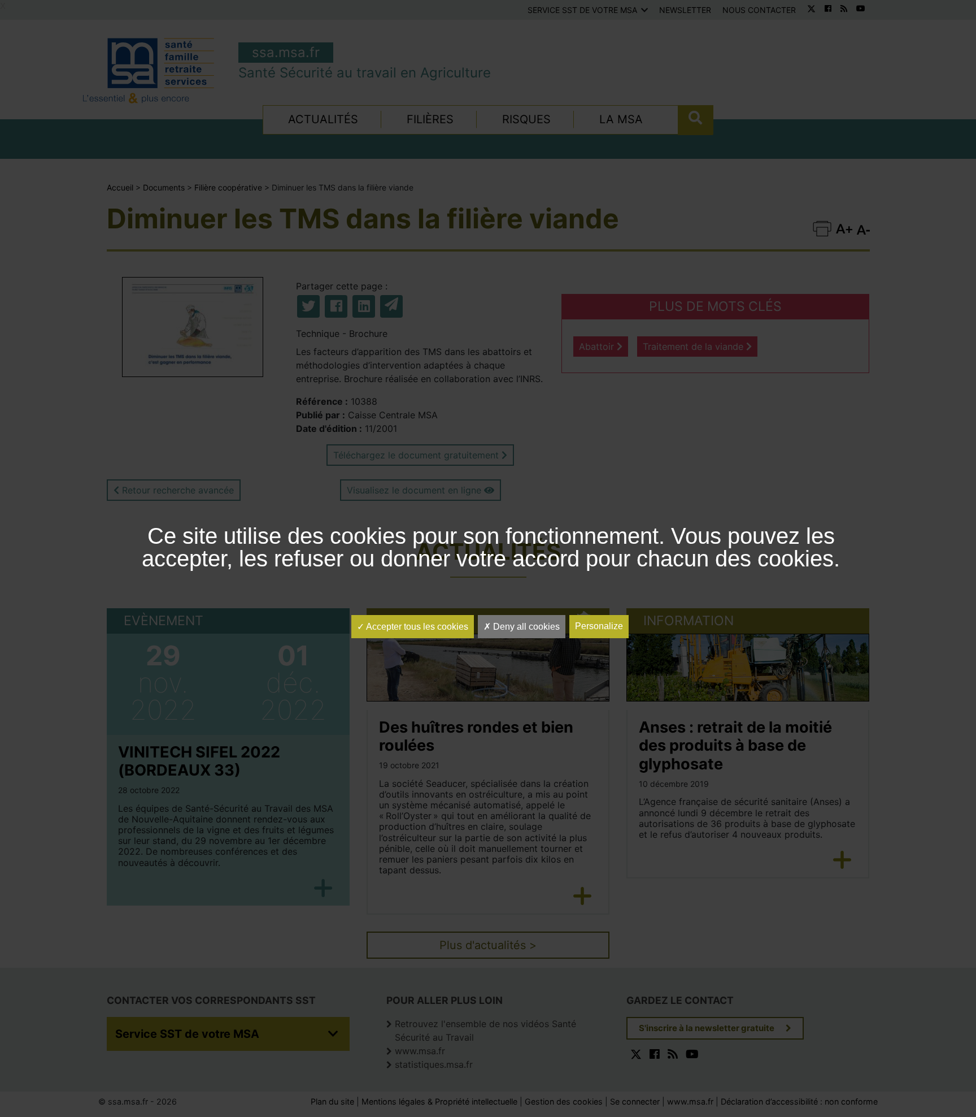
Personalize (599, 626)
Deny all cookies (525, 626)
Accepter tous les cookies (416, 626)
